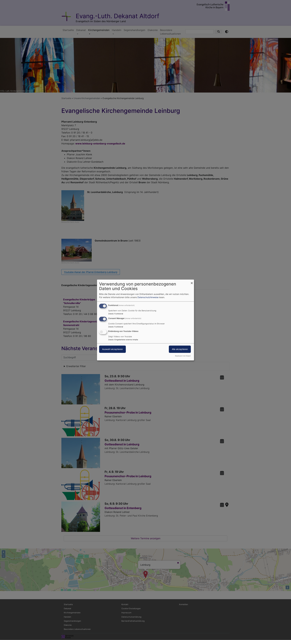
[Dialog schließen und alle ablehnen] (191, 281)
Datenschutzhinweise (148, 297)
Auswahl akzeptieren (112, 349)
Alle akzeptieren (180, 349)
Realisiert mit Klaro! (183, 356)
